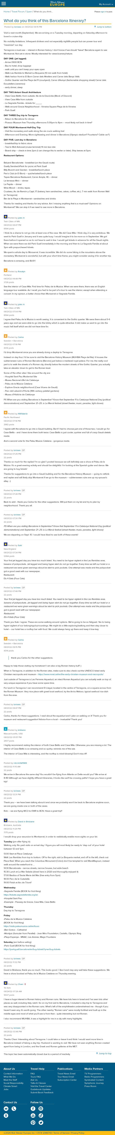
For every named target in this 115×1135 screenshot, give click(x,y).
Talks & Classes (38, 1083)
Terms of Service (61, 1133)
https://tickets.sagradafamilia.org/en (21, 894)
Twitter (40, 1122)
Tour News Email (66, 1076)
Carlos (21, 337)
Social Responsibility (13, 1083)
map (6, 1115)
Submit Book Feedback (42, 1092)
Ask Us (34, 1080)
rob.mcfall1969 (20, 763)
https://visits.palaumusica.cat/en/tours (21, 926)
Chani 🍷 (22, 984)
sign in (103, 11)
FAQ (33, 1073)
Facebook (33, 1108)
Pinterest (33, 1122)
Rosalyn (21, 271)
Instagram (40, 1108)
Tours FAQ (36, 1076)
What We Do (10, 1076)
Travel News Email (66, 1073)
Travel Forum (18, 11)
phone (14, 1108)
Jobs (6, 1089)
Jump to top (105, 1053)
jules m (21, 218)
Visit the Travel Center (41, 1086)
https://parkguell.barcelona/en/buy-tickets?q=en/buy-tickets (32, 949)
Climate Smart (10, 1086)
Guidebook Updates (41, 1089)
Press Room (90, 1086)
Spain (29, 11)
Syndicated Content (93, 1080)
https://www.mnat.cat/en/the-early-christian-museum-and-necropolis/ (70, 674)
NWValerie (23, 413)
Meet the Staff (10, 1080)
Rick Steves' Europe (57, 3)
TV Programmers (92, 1073)
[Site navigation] (3, 3)
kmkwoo (22, 730)
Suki (20, 545)
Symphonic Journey (94, 1083)
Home (7, 11)
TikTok (40, 1115)
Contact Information (13, 1073)
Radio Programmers (94, 1076)
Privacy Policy (77, 1133)
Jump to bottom (104, 27)
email (6, 1108)
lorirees (17, 27)
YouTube (33, 1115)
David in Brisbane (26, 821)
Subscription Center (67, 1080)
